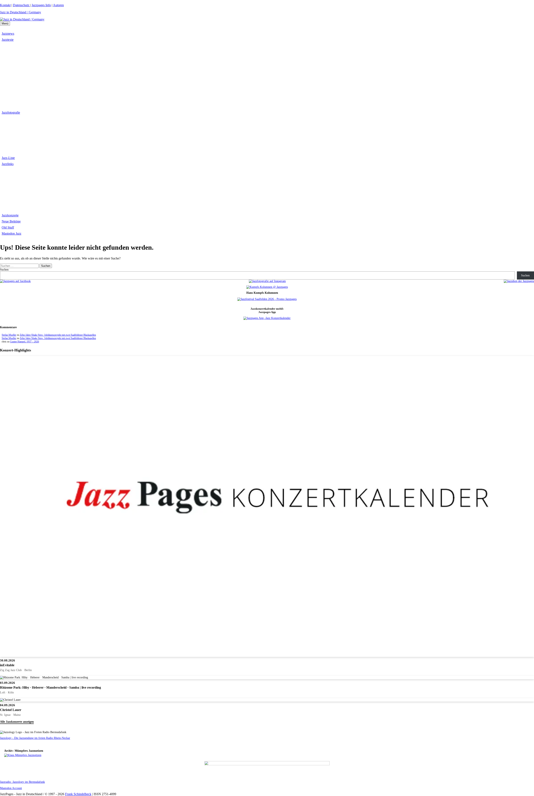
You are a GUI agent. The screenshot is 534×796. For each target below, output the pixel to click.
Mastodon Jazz (11, 233)
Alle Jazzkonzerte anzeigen (17, 721)
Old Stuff (8, 227)
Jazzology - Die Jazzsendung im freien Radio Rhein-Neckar (35, 738)
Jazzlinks (8, 164)
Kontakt (5, 5)
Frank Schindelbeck (78, 794)
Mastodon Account (11, 788)
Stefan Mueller (9, 334)
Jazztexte (8, 39)
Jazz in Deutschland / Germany (20, 12)
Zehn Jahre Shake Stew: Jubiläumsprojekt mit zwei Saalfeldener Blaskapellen (58, 334)
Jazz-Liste (8, 158)
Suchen (4, 269)
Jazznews (8, 33)
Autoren (58, 5)
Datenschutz (21, 5)
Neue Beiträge (11, 221)
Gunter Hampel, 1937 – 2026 (24, 341)
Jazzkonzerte (10, 215)
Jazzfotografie (11, 112)
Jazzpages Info (41, 5)
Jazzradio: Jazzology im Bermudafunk (22, 781)
